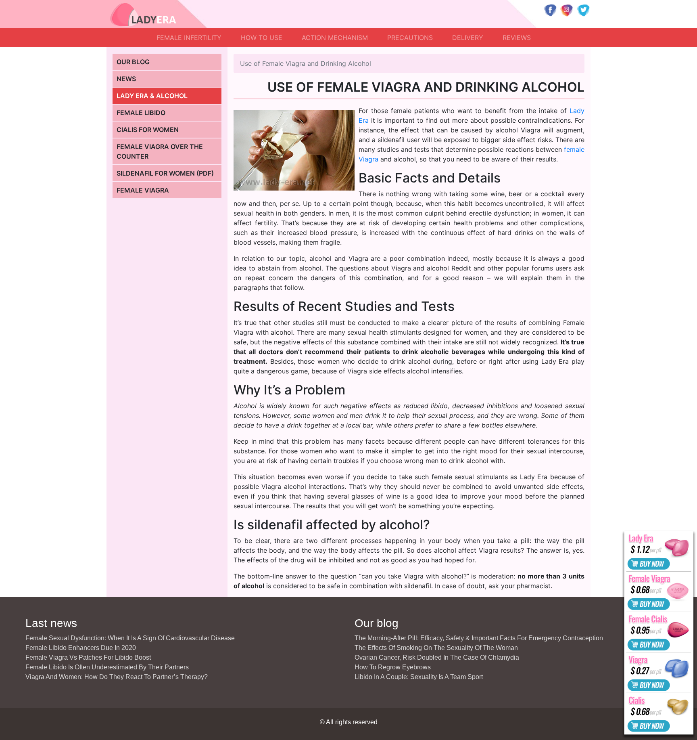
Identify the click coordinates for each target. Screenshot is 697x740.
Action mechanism (335, 38)
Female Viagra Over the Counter (160, 151)
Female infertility (189, 38)
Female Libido (141, 113)
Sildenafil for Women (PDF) (165, 173)
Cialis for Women (148, 130)
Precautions (410, 38)
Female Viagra (143, 190)
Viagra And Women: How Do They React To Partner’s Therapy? (116, 676)
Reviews (517, 38)
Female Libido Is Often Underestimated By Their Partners (107, 667)
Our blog (133, 62)
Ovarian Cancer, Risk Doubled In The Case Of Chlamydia (437, 657)
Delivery (467, 38)
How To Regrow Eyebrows (393, 667)
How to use (261, 38)
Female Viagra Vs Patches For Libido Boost (88, 657)
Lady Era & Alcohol (152, 96)
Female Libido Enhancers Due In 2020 (80, 647)
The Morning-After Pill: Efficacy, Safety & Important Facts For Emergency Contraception (479, 638)
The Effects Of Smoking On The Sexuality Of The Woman (436, 647)
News (126, 79)
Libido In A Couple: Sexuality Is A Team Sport (419, 676)
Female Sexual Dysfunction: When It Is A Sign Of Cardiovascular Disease (130, 638)
